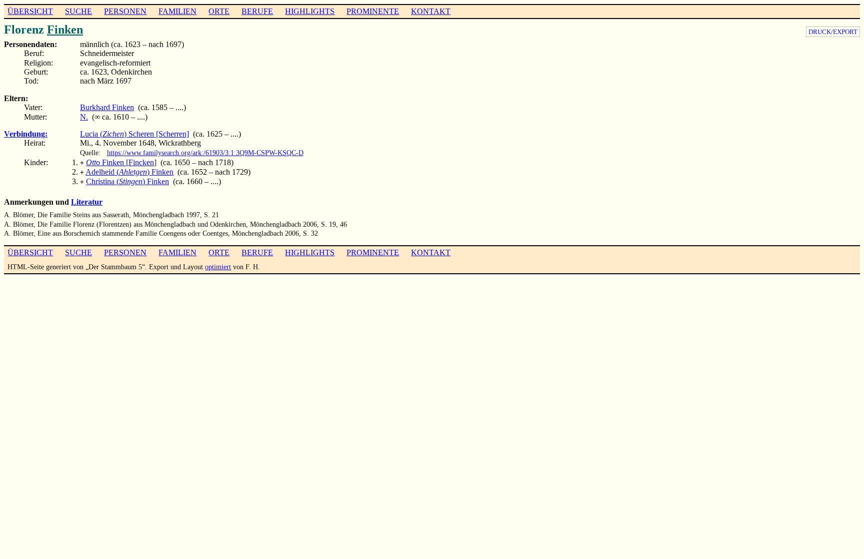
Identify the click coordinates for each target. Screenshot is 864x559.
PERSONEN (125, 11)
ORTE (219, 11)
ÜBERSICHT (30, 11)
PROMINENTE (372, 11)
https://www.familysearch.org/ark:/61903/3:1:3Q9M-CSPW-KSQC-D (205, 153)
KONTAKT (430, 11)
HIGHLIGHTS (309, 11)
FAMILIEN (177, 11)
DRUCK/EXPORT (833, 32)
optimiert (218, 267)
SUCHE (78, 11)
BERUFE (257, 11)
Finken (65, 29)
